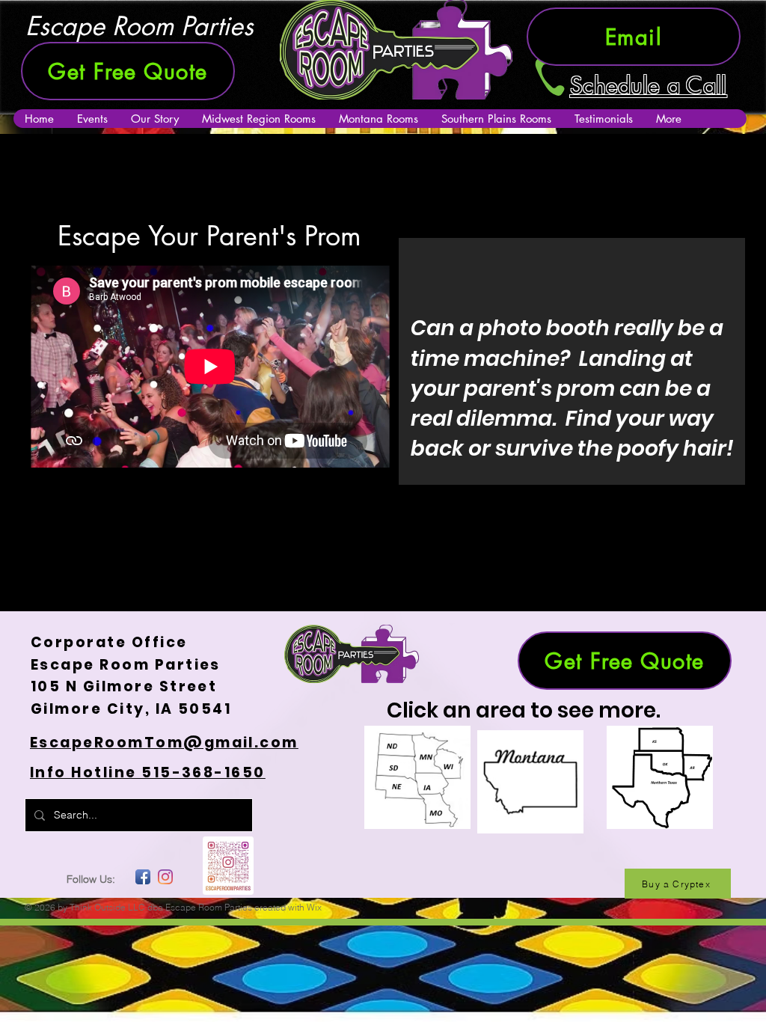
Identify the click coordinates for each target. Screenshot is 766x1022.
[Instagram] (165, 876)
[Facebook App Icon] (142, 876)
